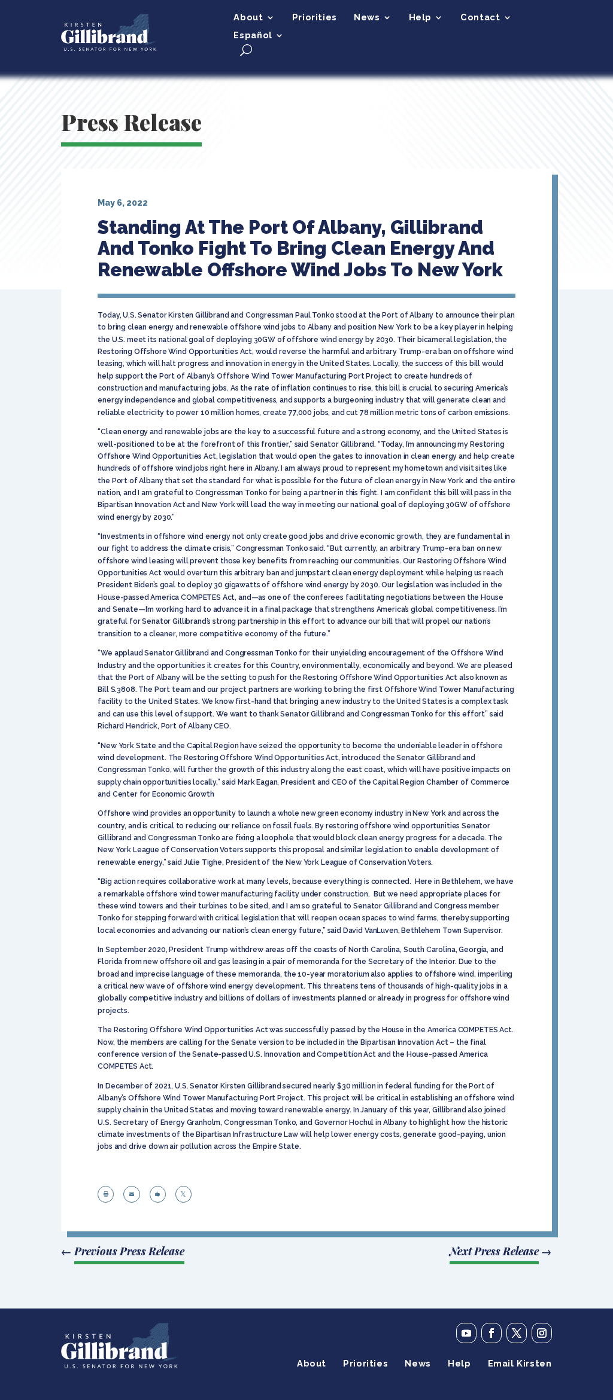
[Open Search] (246, 50)
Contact (480, 17)
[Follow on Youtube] (466, 1333)
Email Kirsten (520, 1363)
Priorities (314, 17)
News (367, 17)
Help (420, 17)
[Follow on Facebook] (491, 1333)
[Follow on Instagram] (542, 1333)
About (248, 17)
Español (252, 35)
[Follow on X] (516, 1333)
